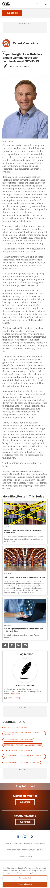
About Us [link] (8, 844)
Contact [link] (40, 850)
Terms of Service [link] (13, 850)
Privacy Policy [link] (39, 844)
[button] (46, 4)
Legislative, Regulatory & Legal (17, 750)
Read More (15, 693)
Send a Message (14, 698)
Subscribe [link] (18, 844)
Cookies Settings (25, 856)
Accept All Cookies (25, 884)
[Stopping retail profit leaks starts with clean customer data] (25, 611)
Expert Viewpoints (25, 43)
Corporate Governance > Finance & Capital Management (21, 733)
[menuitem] (5, 645)
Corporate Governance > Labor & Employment (23, 745)
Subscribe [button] (25, 802)
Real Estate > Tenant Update (15, 727)
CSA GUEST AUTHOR (19, 67)
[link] (5, 645)
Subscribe (12, 13)
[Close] (47, 864)
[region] (25, 874)
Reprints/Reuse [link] (28, 850)
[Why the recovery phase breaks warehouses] (25, 559)
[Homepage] (6, 4)
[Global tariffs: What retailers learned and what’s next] (25, 512)
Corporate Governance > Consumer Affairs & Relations (22, 756)
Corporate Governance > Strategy (18, 740)
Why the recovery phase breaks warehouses (24, 577)
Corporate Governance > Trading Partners (22, 762)
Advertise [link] (28, 844)
